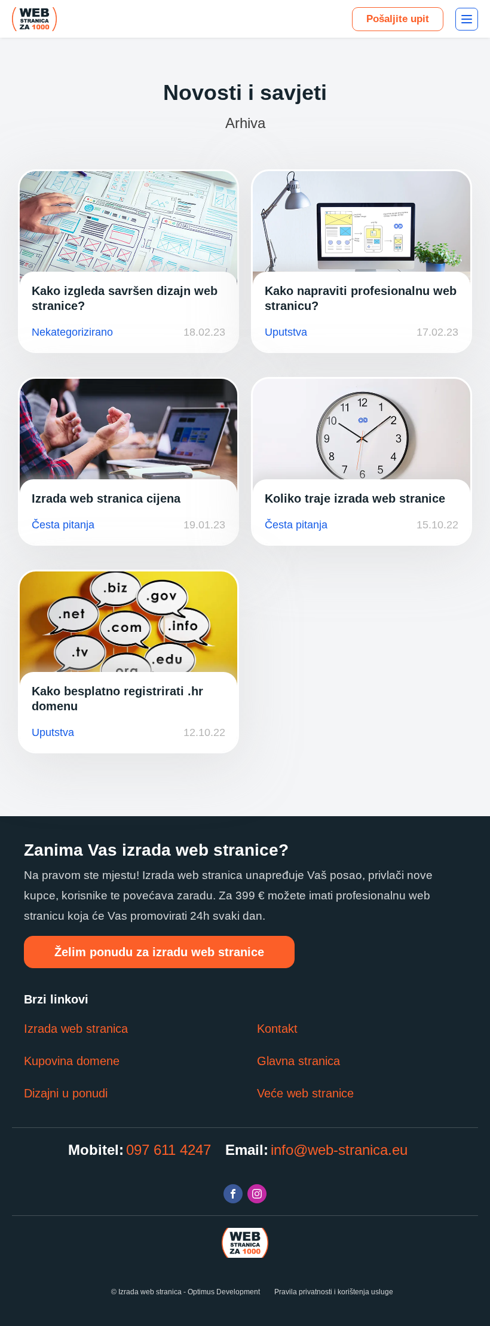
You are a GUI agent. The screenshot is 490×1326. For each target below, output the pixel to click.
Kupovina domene (72, 1061)
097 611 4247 (168, 1150)
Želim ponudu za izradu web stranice (159, 952)
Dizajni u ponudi (66, 1093)
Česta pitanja (63, 525)
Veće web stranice (305, 1093)
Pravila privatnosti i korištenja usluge (333, 1292)
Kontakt (277, 1028)
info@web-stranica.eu (339, 1150)
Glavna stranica (298, 1061)
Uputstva (286, 332)
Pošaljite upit (397, 19)
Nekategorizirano (72, 332)
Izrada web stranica (76, 1028)
